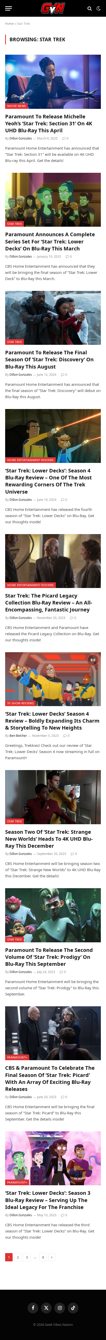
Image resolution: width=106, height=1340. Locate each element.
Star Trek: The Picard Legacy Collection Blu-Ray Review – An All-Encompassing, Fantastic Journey (48, 602)
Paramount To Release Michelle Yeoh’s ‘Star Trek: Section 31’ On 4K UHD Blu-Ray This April (48, 123)
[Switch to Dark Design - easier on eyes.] (98, 8)
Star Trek (14, 224)
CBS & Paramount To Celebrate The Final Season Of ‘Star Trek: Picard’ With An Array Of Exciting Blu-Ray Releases (50, 1078)
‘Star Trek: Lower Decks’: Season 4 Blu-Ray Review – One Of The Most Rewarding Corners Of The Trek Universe (48, 481)
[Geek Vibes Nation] (53, 8)
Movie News (16, 106)
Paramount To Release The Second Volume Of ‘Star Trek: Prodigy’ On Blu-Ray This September (49, 956)
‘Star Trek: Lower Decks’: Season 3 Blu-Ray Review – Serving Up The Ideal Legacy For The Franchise (47, 1199)
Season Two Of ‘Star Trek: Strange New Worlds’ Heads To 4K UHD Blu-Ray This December (49, 838)
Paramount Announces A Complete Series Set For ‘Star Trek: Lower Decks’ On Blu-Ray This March (50, 241)
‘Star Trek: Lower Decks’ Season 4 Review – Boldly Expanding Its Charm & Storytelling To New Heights (52, 720)
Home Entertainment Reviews (30, 460)
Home (9, 23)
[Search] (89, 8)
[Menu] (8, 8)
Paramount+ (17, 1057)
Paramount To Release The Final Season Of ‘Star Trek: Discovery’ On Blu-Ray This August (49, 359)
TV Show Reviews (20, 703)
